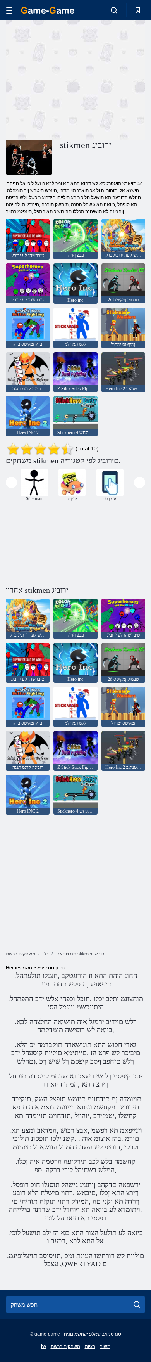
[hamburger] (9, 10)
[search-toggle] (114, 10)
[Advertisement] (71, 78)
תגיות (90, 1346)
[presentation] (11, 482)
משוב (105, 1346)
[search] (137, 1304)
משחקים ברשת (65, 1346)
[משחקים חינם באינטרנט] (48, 10)
